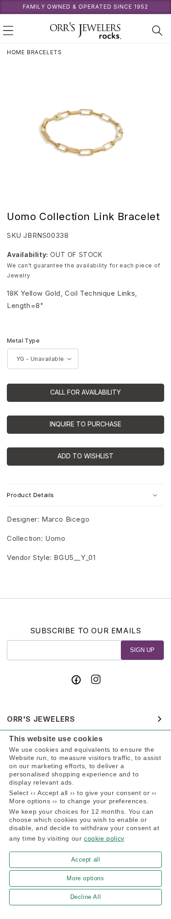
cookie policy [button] (104, 838)
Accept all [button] (85, 859)
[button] (8, 30)
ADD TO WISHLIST (85, 456)
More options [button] (85, 878)
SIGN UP (142, 650)
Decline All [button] (85, 896)
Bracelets (44, 52)
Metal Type (23, 340)
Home (16, 52)
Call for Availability (85, 392)
